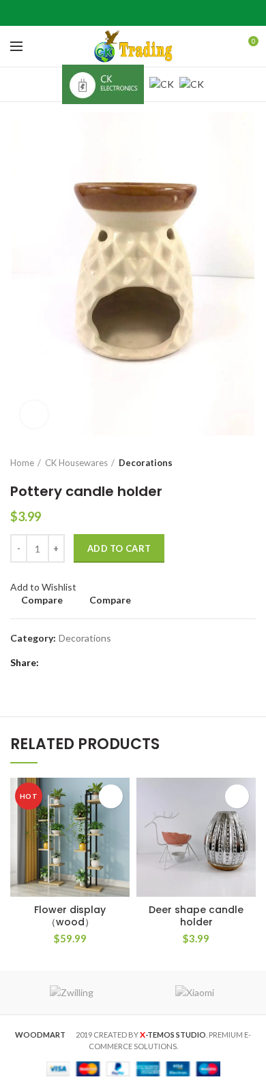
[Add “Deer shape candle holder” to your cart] (237, 796)
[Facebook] (99, 13)
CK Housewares (76, 462)
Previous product (221, 462)
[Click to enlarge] (34, 414)
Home (22, 462)
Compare (42, 600)
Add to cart (119, 548)
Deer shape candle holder (196, 916)
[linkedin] (150, 13)
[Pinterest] (133, 13)
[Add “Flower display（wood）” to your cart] (111, 796)
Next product (249, 462)
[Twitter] (116, 13)
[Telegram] (167, 13)
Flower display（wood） (70, 916)
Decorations (146, 462)
